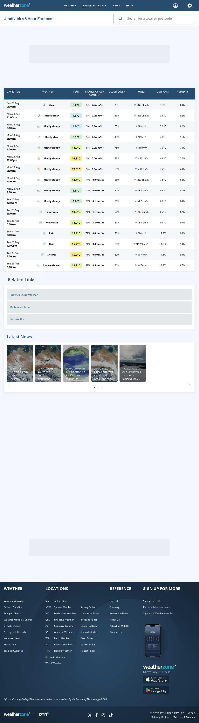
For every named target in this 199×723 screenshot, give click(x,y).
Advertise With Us (119, 626)
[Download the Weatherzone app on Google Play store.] (156, 690)
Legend (114, 601)
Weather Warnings (14, 601)
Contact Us (116, 632)
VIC (47, 613)
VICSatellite (17, 319)
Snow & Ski (10, 644)
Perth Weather (62, 638)
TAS (47, 650)
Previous (9, 384)
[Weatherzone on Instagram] (103, 715)
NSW (48, 607)
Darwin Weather (63, 644)
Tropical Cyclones (13, 650)
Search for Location (55, 601)
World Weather (53, 663)
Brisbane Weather (64, 619)
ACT (47, 626)
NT (47, 644)
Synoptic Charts (12, 613)
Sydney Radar (87, 607)
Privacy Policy (160, 717)
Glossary (114, 607)
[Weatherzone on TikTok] (111, 715)
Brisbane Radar (88, 619)
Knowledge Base (119, 613)
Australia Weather (55, 657)
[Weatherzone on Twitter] (90, 715)
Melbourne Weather (65, 613)
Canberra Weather (64, 626)
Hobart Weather (63, 650)
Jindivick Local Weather (24, 295)
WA (47, 638)
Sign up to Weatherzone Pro (158, 613)
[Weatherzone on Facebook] (96, 715)
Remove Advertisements (156, 607)
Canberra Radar (89, 626)
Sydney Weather (63, 607)
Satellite (17, 607)
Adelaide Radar (88, 632)
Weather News (12, 638)
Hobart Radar (87, 650)
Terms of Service (184, 717)
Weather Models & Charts (18, 619)
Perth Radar (86, 638)
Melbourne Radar (89, 613)
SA (46, 632)
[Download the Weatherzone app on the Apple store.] (156, 680)
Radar (7, 607)
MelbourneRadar (20, 307)
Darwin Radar (87, 644)
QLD (47, 619)
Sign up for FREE (152, 601)
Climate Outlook (12, 626)
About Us (115, 619)
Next (189, 384)
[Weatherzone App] (156, 662)
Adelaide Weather (64, 632)
